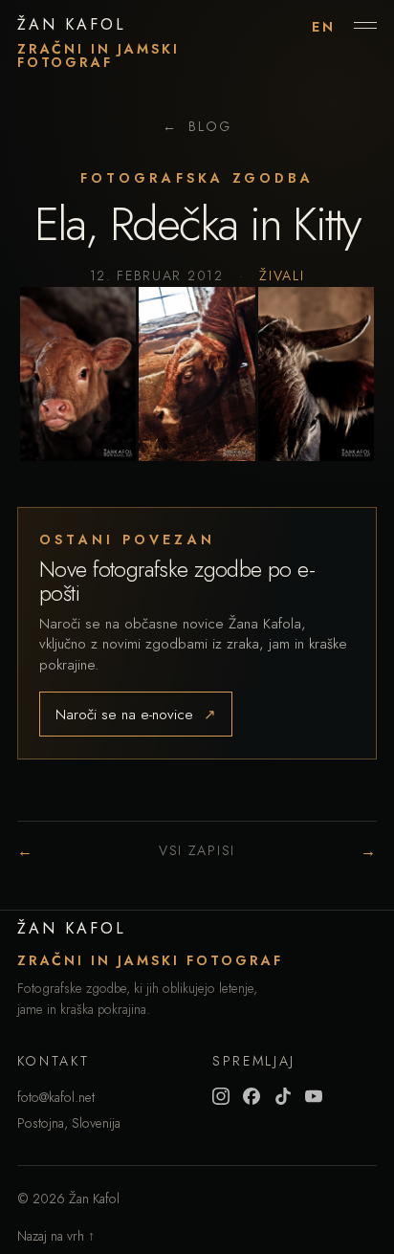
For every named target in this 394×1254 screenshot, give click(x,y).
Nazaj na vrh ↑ (56, 1235)
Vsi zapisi (197, 850)
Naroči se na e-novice (135, 714)
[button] (78, 374)
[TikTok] (283, 1096)
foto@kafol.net (56, 1097)
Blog (196, 126)
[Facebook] (251, 1096)
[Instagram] (221, 1096)
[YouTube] (313, 1096)
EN (324, 26)
